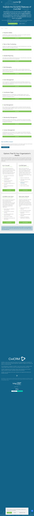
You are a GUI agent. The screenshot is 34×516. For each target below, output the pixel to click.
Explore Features (13, 23)
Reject (15, 512)
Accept (9, 512)
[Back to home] (17, 2)
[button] (1, 2)
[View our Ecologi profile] (17, 383)
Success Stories (5, 147)
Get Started (23, 23)
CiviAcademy (22, 182)
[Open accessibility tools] (32, 511)
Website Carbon (19, 391)
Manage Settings (22, 512)
